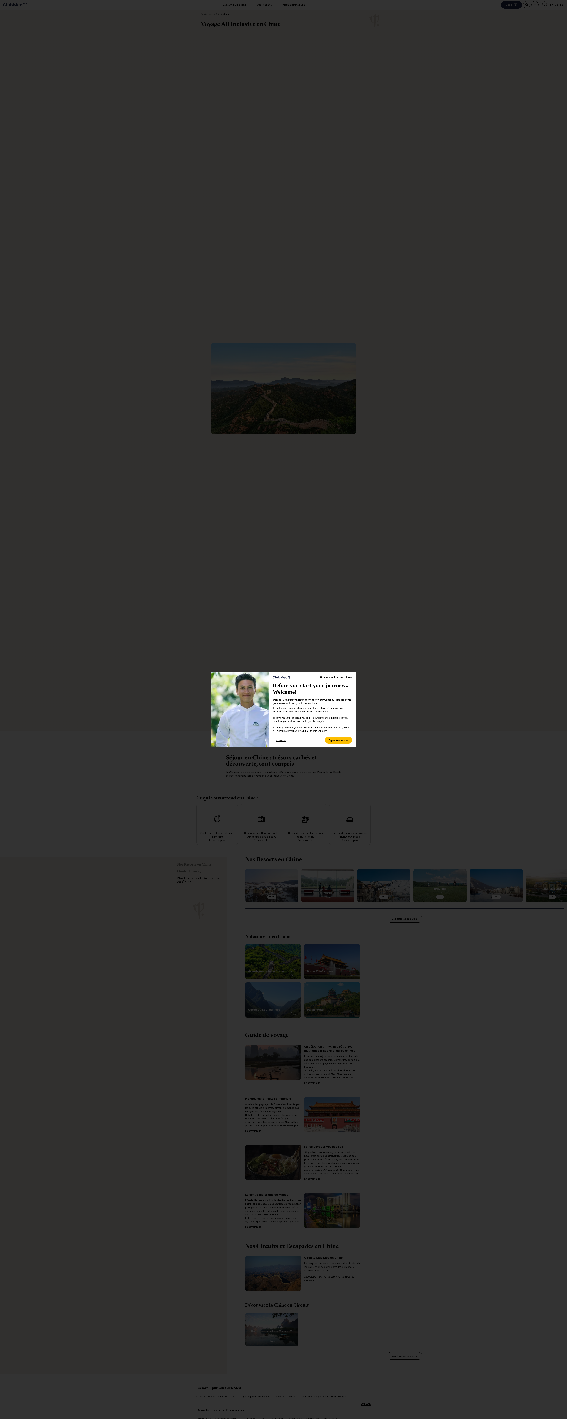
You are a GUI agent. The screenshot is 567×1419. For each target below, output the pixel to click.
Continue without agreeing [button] (336, 677)
